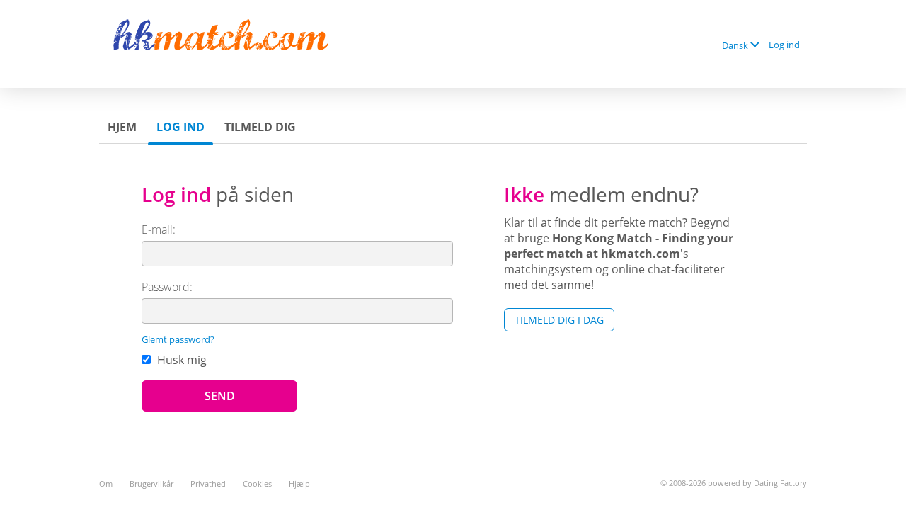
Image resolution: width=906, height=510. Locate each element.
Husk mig (180, 360)
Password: (167, 287)
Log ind (784, 44)
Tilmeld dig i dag (559, 320)
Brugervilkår (151, 483)
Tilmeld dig (260, 127)
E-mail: (159, 229)
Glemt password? (178, 339)
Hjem (122, 127)
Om (106, 483)
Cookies (257, 483)
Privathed (208, 483)
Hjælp (299, 483)
